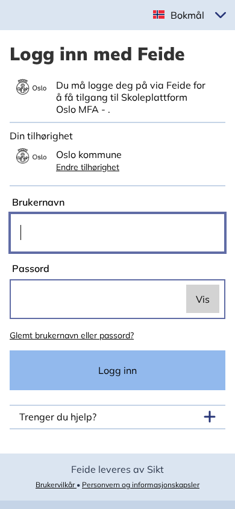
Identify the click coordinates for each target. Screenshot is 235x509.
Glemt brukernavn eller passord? (72, 335)
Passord (29, 268)
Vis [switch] (203, 299)
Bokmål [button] (187, 15)
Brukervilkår (56, 484)
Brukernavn (37, 202)
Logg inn (117, 370)
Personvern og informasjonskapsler (140, 484)
